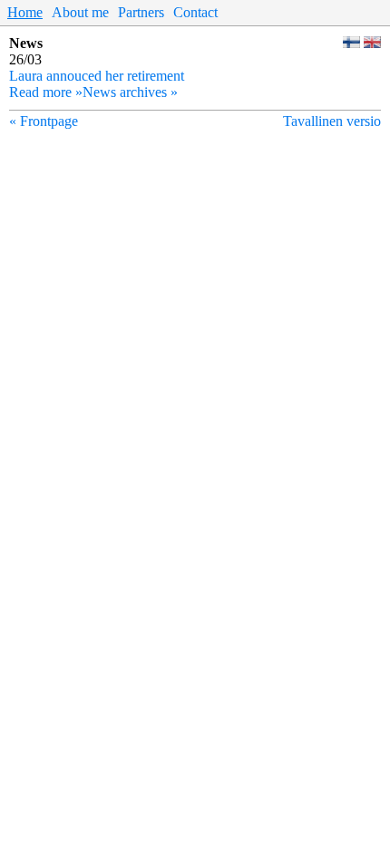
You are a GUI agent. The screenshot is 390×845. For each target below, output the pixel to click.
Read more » (46, 92)
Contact (195, 12)
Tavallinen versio (332, 121)
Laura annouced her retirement (96, 75)
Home (25, 12)
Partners (141, 12)
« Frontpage (43, 121)
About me (80, 12)
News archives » (130, 92)
